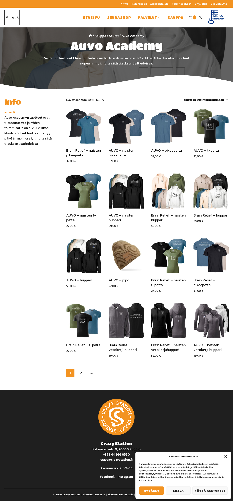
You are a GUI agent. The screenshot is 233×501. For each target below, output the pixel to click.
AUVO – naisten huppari (121, 218)
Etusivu (91, 17)
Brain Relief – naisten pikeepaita (83, 153)
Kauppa (175, 17)
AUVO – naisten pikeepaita (121, 153)
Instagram (125, 476)
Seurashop (119, 17)
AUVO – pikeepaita (166, 150)
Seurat (114, 35)
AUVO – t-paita (206, 150)
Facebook (107, 476)
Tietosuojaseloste (93, 494)
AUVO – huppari (79, 280)
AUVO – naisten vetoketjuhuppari (207, 347)
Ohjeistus (201, 4)
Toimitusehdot (181, 4)
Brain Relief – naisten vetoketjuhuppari (168, 347)
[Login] (200, 17)
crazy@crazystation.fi (116, 459)
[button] (226, 456)
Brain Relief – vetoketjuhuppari (123, 347)
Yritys (124, 4)
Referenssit (139, 4)
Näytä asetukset (210, 490)
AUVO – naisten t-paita (81, 218)
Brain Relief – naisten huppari (168, 218)
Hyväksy (151, 490)
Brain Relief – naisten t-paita (168, 282)
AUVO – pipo (119, 280)
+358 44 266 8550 (116, 454)
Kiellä (178, 490)
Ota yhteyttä (218, 4)
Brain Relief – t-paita (83, 345)
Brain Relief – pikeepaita (204, 282)
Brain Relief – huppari (210, 215)
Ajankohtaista (159, 4)
